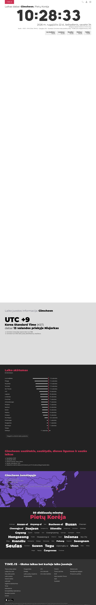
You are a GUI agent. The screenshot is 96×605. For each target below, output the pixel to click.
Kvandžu (18, 541)
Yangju (33, 550)
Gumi (30, 533)
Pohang (60, 541)
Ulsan (74, 545)
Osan (53, 541)
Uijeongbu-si (62, 546)
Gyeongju (63, 532)
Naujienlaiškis (28, 576)
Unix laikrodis (44, 571)
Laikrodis (7, 581)
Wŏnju (88, 545)
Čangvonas (50, 550)
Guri (43, 532)
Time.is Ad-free (58, 571)
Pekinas (79, 32)
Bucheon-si (56, 524)
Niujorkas (7, 383)
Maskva (7, 412)
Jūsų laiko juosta (10, 574)
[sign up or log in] (86, 2)
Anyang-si (36, 524)
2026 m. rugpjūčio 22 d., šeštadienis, (64, 24)
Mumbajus (8, 417)
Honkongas (8, 420)
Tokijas (87, 32)
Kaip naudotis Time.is (60, 576)
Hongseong (18, 537)
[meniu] (90, 2)
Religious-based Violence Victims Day (80, 27)
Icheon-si (53, 536)
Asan (45, 524)
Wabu (82, 545)
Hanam (78, 532)
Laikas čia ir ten (9, 571)
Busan (71, 524)
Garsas (7, 595)
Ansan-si (22, 524)
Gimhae (83, 528)
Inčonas (71, 537)
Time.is (9, 2)
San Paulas (8, 389)
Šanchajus (8, 425)
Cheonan (82, 524)
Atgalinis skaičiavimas (11, 583)
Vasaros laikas (9, 579)
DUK (55, 574)
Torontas (7, 386)
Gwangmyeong (52, 533)
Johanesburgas (9, 402)
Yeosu (39, 550)
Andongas (12, 524)
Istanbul (7, 407)
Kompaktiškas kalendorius (13, 591)
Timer (6, 586)
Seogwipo (69, 541)
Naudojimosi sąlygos (76, 571)
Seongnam (81, 541)
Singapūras (8, 423)
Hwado (33, 536)
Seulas (14, 546)
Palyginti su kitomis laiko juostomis (17, 436)
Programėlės (27, 569)
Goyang (20, 532)
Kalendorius (8, 588)
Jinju (8, 541)
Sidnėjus (7, 430)
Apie (55, 579)
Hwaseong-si (43, 537)
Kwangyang (31, 541)
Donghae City (44, 528)
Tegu (49, 546)
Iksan (60, 537)
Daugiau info (43, 28)
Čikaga (7, 381)
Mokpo (38, 541)
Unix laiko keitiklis (45, 574)
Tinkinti (56, 569)
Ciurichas (7, 399)
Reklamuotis (74, 569)
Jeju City (83, 537)
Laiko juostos (9, 576)
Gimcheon (75, 528)
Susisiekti (57, 581)
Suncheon (27, 545)
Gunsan (37, 532)
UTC (6, 391)
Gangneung (67, 528)
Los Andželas (50, 32)
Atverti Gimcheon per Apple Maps (40, 486)
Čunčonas (61, 550)
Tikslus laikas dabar (10, 569)
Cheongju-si (16, 528)
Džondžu (55, 528)
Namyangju (46, 541)
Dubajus (7, 415)
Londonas (61, 32)
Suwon (37, 546)
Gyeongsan (71, 532)
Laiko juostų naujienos (30, 574)
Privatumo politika (75, 574)
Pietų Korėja (48, 517)
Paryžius (70, 32)
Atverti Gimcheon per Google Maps (17, 486)
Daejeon (31, 528)
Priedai (26, 571)
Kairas (6, 410)
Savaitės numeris (10, 593)
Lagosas (7, 394)
